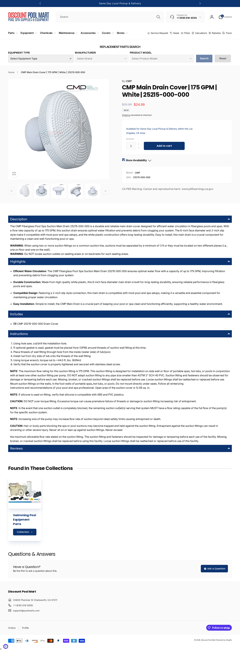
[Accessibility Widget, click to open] (5, 646)
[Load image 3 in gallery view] (58, 191)
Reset (222, 58)
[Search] (158, 17)
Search (204, 58)
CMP (127, 81)
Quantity (130, 139)
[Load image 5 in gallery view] (92, 191)
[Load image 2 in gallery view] (41, 191)
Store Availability (136, 160)
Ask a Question (216, 568)
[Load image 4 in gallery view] (75, 191)
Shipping (126, 115)
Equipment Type (19, 52)
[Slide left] (40, 3)
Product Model (141, 52)
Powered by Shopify (224, 640)
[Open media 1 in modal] (58, 129)
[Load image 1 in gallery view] (24, 191)
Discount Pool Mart (208, 640)
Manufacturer (85, 52)
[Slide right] (199, 3)
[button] (225, 17)
